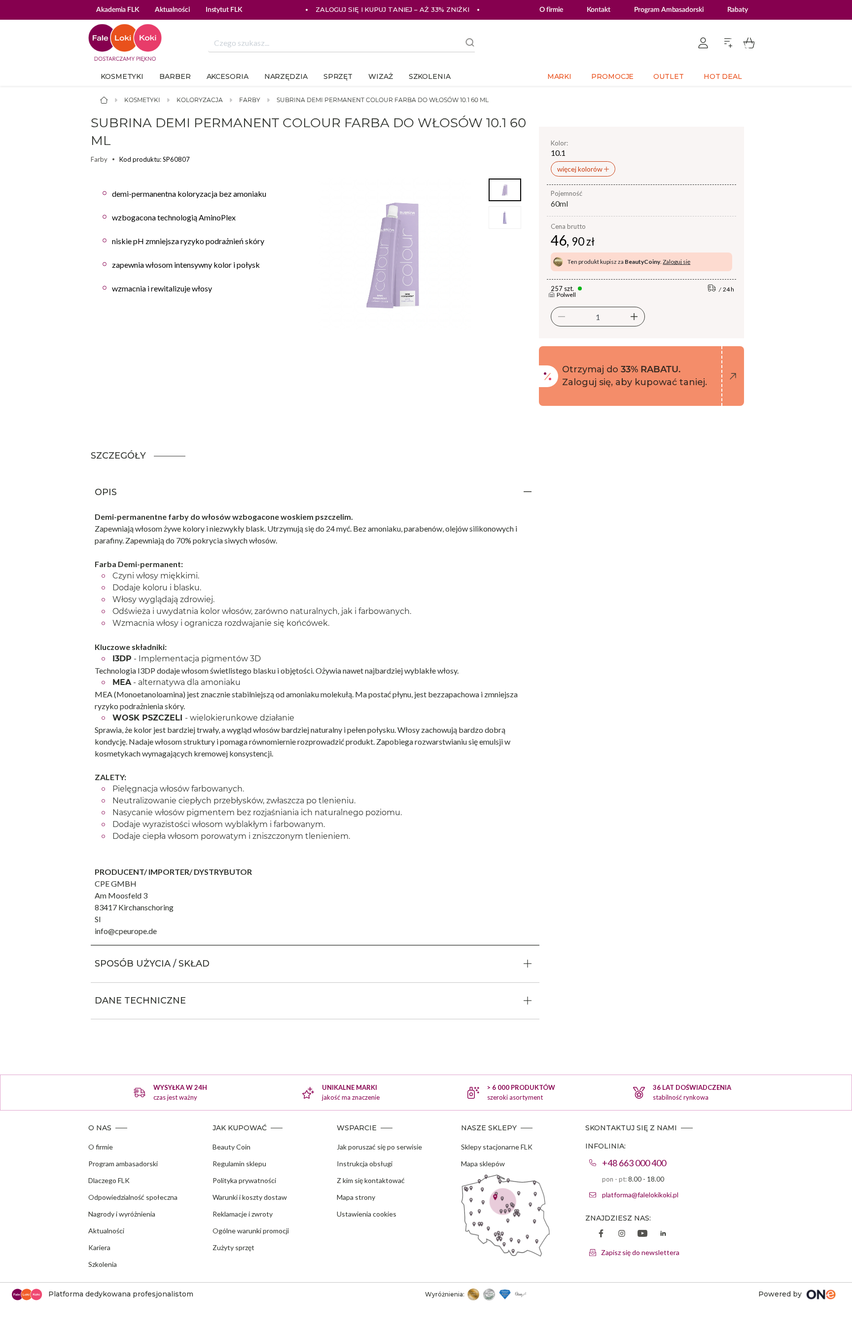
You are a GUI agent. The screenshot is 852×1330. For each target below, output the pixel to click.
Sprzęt (338, 76)
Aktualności (106, 1230)
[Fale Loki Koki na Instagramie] (622, 1234)
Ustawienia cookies (366, 1214)
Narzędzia (286, 76)
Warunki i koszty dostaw (250, 1197)
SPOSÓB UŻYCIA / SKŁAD (152, 963)
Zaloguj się (676, 261)
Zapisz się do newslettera (640, 1252)
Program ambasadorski (123, 1163)
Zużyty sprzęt (233, 1247)
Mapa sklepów (483, 1163)
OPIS (106, 492)
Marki (559, 76)
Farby (249, 100)
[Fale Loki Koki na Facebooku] (601, 1234)
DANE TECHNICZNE (140, 1000)
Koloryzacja (200, 100)
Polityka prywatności (244, 1180)
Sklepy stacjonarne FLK (496, 1147)
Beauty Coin (231, 1147)
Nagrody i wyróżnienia (121, 1214)
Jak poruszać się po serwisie (379, 1147)
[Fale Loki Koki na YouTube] (642, 1234)
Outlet (668, 76)
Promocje (612, 76)
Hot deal (723, 76)
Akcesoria (227, 76)
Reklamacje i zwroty (243, 1214)
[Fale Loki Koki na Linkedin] (663, 1234)
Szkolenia (430, 76)
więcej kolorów (580, 169)
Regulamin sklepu (239, 1163)
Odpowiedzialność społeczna (133, 1197)
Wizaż (380, 76)
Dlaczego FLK (109, 1180)
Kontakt (598, 9)
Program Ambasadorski (669, 9)
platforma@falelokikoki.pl (640, 1194)
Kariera (99, 1247)
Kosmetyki (122, 76)
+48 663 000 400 (634, 1162)
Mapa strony (356, 1197)
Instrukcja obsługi (364, 1163)
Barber (174, 76)
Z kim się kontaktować (371, 1180)
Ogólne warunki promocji (251, 1230)
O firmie (551, 9)
